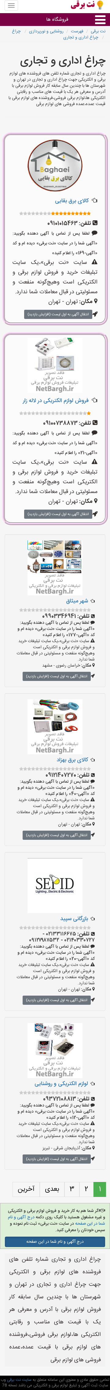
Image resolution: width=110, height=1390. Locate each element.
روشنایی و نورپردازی (46, 31)
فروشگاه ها (57, 20)
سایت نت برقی (18, 1380)
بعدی (52, 1189)
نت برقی (98, 31)
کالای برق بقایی (72, 201)
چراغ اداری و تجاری (81, 37)
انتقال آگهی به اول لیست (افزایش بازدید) (58, 314)
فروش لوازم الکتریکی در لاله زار (56, 400)
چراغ (17, 31)
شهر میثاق (77, 601)
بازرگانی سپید (74, 919)
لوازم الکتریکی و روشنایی (61, 1083)
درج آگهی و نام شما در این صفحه (55, 1242)
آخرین (26, 1189)
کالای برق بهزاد (72, 760)
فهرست (77, 31)
